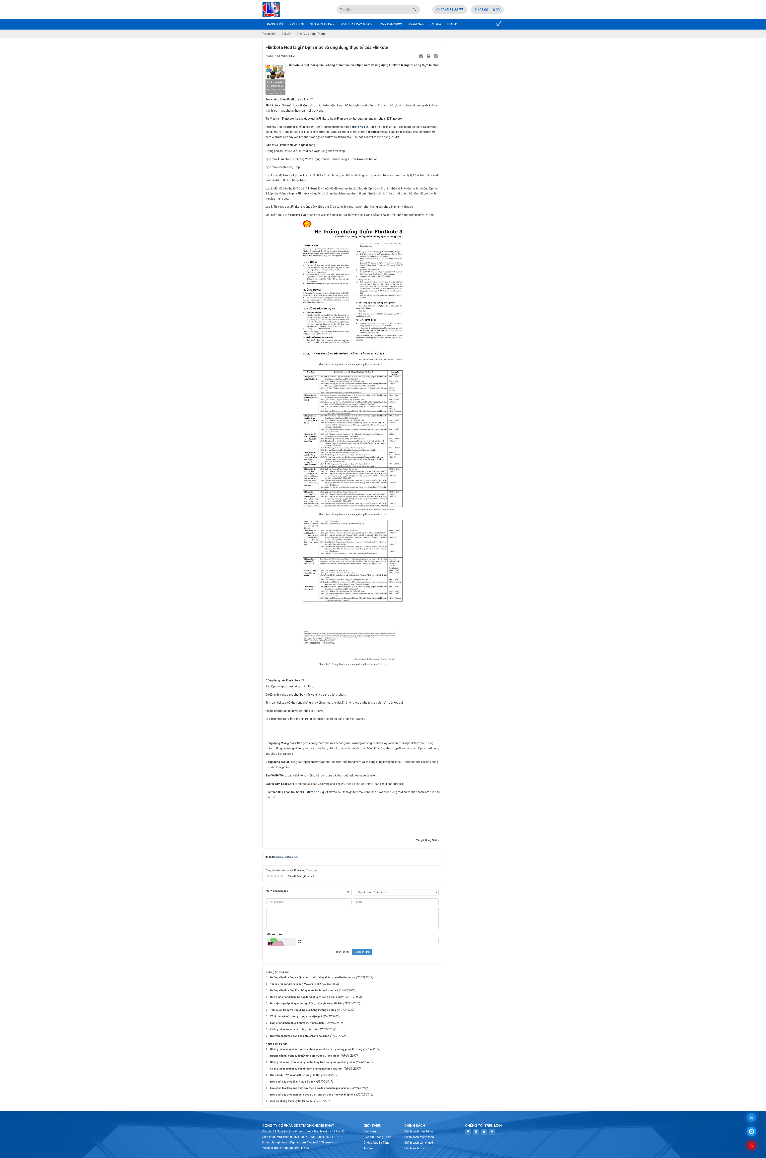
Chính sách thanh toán (419, 1137)
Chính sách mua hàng (418, 1131)
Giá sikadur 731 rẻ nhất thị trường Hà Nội (295, 1075)
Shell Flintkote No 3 (309, 792)
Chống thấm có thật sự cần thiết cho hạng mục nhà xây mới (306, 1068)
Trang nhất (274, 24)
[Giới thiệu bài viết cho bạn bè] (421, 56)
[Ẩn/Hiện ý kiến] (348, 892)
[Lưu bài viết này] (436, 56)
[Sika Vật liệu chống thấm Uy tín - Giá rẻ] (271, 9)
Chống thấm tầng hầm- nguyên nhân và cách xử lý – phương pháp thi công (316, 1049)
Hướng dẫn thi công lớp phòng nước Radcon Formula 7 (304, 990)
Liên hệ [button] (452, 24)
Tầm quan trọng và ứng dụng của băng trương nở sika (303, 1009)
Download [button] (416, 24)
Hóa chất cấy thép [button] (356, 24)
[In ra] (429, 56)
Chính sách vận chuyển (419, 1142)
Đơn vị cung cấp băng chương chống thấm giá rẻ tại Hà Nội (306, 1003)
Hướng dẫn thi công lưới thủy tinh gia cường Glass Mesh (305, 1055)
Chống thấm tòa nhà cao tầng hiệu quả (293, 1029)
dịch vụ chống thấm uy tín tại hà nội (291, 1101)
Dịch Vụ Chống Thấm (378, 1137)
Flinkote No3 (356, 126)
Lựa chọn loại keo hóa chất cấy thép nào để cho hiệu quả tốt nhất (309, 1088)
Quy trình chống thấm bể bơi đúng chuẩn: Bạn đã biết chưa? (307, 996)
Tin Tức (369, 1148)
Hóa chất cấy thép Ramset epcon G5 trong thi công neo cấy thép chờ (312, 1094)
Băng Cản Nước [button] (390, 24)
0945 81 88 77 (451, 10)
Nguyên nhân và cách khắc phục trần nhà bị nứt (299, 1035)
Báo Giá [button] (435, 24)
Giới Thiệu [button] (296, 24)
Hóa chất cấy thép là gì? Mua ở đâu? (292, 1081)
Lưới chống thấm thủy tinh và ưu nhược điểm (297, 1022)
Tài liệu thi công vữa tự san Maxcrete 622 (295, 984)
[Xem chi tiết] (497, 25)
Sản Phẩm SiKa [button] (321, 24)
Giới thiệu (370, 1131)
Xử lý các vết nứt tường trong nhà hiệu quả (296, 1016)
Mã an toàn (274, 934)
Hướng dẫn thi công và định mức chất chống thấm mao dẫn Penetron (312, 977)
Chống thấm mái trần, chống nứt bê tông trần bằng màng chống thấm (312, 1062)
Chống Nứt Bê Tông (376, 1142)
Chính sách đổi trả (416, 1148)
